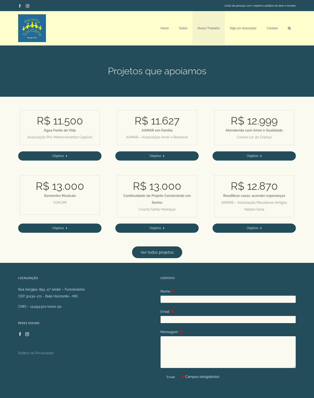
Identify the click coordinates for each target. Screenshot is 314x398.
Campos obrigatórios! (202, 377)
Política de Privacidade (36, 353)
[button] (289, 28)
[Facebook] (20, 334)
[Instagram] (27, 334)
